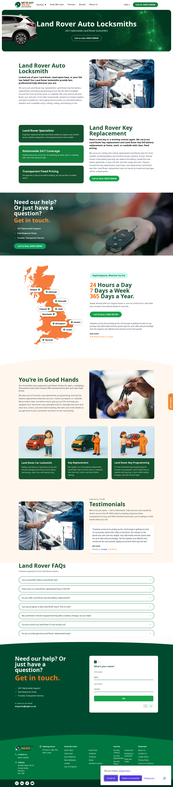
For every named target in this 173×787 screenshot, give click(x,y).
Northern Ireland (95, 763)
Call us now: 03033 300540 (86, 38)
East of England (70, 767)
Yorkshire (92, 753)
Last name (98, 684)
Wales (91, 760)
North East (93, 750)
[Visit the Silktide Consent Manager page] (164, 778)
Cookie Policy (143, 757)
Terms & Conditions (146, 763)
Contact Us (142, 753)
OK (123, 698)
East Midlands (69, 757)
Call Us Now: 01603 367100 (106, 314)
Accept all (111, 778)
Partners (71, 4)
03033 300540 (23, 757)
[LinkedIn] (22, 783)
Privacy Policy (143, 760)
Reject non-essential (130, 778)
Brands (82, 4)
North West (68, 750)
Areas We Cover (57, 4)
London (67, 763)
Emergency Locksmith (128, 754)
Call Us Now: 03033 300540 (104, 178)
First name (98, 672)
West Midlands (70, 760)
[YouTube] (32, 783)
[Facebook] (27, 783)
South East (68, 753)
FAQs (126, 4)
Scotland (92, 757)
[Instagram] (17, 783)
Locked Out (128, 750)
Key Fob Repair (116, 762)
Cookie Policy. (125, 770)
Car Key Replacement (118, 757)
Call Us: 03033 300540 (145, 4)
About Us (93, 4)
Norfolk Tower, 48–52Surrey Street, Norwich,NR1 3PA (26, 769)
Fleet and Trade (128, 760)
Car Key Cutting (116, 751)
